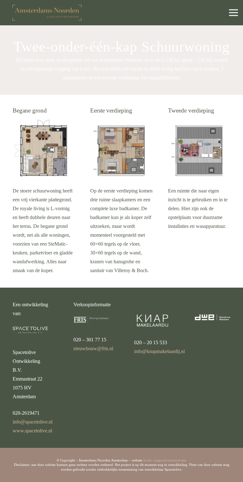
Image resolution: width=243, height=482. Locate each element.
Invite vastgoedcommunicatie (164, 460)
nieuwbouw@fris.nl (93, 348)
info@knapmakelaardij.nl (159, 351)
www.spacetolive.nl (32, 430)
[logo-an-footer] (47, 13)
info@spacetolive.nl (33, 421)
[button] (233, 13)
